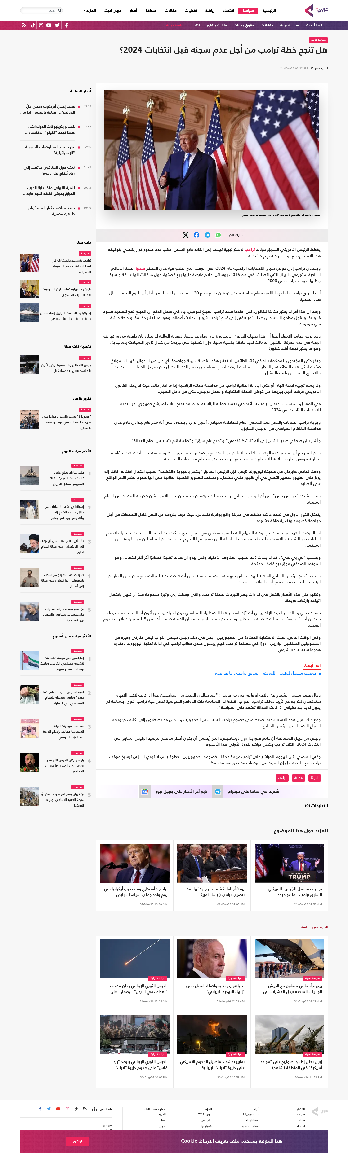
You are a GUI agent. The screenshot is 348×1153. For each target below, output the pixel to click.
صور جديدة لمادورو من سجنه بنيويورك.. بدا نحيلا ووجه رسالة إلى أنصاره (62, 581)
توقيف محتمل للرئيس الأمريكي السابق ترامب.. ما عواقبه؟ (265, 673)
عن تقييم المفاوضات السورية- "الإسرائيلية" (49, 150)
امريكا (314, 778)
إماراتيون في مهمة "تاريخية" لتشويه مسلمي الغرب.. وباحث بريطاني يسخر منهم (62, 664)
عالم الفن (206, 1120)
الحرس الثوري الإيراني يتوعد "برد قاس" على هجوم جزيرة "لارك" (140, 1065)
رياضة (209, 11)
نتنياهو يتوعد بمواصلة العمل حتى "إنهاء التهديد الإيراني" (215, 989)
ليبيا (163, 1120)
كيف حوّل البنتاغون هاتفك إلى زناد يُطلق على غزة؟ (49, 170)
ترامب (250, 250)
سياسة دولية (176, 25)
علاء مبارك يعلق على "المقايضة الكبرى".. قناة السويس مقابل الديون (67, 478)
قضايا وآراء (252, 1120)
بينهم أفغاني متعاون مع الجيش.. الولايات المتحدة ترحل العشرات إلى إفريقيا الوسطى (292, 989)
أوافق (77, 1141)
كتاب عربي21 (251, 1114)
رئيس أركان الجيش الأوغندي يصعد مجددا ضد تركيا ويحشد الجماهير (64, 766)
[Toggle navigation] (59, 10)
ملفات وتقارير (217, 25)
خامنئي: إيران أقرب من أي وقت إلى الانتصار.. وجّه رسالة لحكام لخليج (62, 546)
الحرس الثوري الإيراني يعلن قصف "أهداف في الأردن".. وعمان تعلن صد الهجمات (135, 989)
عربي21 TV (205, 1114)
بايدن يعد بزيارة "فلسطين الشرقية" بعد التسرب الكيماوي (67, 292)
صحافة (151, 11)
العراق (162, 1114)
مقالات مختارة (250, 1126)
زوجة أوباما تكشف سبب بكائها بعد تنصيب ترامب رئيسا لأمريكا (216, 892)
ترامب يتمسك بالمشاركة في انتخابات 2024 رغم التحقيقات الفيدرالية (71, 266)
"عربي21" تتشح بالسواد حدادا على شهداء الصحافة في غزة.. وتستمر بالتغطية (66, 422)
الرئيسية (267, 11)
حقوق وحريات (244, 25)
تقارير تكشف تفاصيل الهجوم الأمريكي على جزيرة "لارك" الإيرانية (212, 1065)
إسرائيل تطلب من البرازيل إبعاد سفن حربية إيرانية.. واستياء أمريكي (65, 316)
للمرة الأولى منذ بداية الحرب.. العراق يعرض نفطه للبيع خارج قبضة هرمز (50, 191)
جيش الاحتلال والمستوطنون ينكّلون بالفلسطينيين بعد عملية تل (66, 368)
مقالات (171, 11)
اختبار (196, 25)
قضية (140, 268)
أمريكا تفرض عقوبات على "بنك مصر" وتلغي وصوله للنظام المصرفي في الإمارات (62, 698)
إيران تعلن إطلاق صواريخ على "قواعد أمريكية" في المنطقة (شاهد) (291, 1065)
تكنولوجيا (206, 1126)
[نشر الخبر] (185, 235)
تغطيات (191, 11)
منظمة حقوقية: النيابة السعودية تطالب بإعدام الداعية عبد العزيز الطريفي (63, 732)
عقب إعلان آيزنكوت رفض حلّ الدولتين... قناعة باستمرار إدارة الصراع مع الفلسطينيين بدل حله (48, 110)
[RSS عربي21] (24, 25)
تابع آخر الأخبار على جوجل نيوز (181, 791)
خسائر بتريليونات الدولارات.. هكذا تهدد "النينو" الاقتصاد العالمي (51, 130)
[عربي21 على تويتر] (57, 25)
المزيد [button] (90, 11)
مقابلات (267, 25)
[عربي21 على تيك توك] (33, 25)
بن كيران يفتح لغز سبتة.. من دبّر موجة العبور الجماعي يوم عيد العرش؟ (62, 800)
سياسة (248, 11)
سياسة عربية (289, 25)
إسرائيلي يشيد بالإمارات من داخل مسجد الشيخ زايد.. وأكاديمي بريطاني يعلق (64, 512)
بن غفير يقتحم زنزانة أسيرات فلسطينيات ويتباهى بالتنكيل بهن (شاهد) (63, 615)
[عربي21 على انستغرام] (41, 25)
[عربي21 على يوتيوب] (48, 25)
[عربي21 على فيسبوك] (66, 25)
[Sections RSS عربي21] (94, 1109)
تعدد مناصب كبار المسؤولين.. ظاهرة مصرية (49, 211)
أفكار (133, 11)
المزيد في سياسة (314, 926)
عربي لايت (112, 11)
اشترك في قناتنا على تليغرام (254, 791)
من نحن (107, 1125)
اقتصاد (228, 11)
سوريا (162, 1126)
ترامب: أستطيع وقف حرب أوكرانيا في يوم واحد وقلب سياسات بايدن (135, 892)
